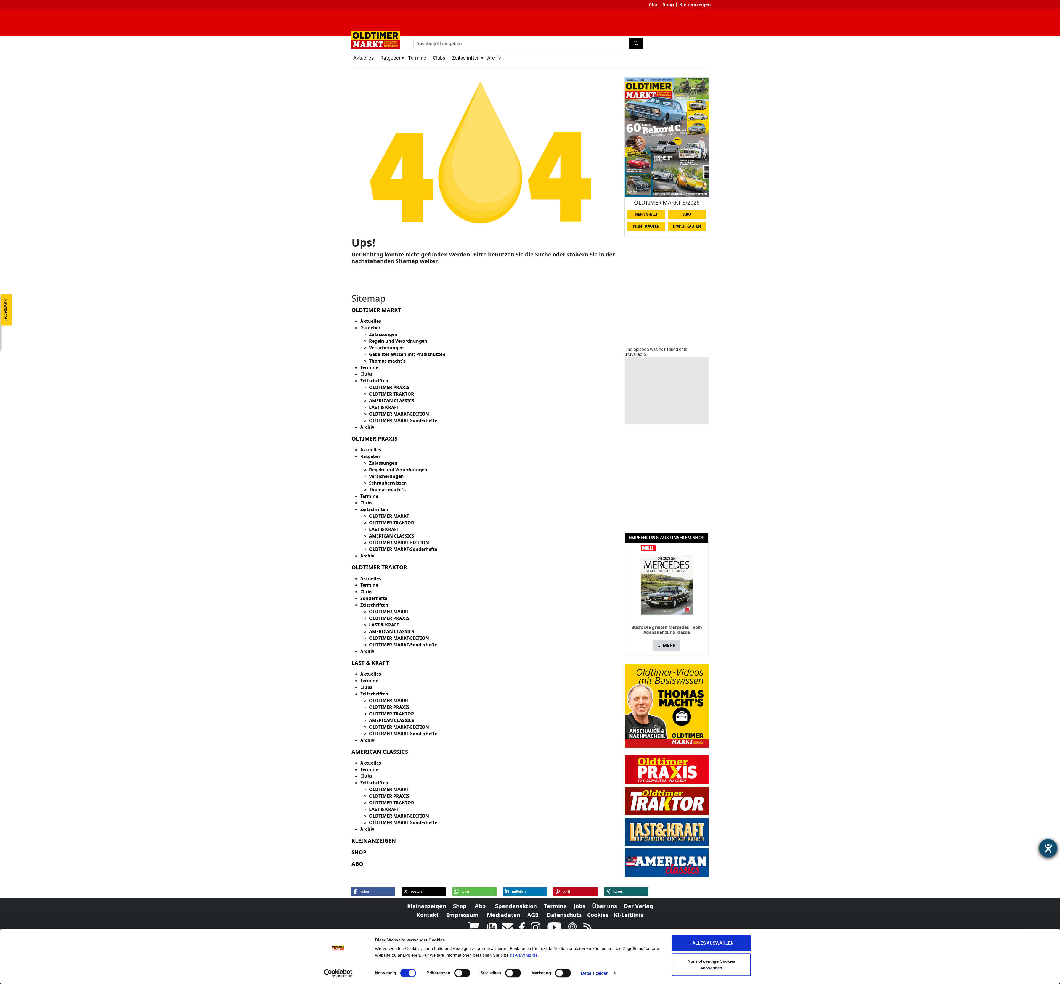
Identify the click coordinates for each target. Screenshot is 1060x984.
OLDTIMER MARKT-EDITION (399, 414)
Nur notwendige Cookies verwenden (711, 964)
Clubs (439, 58)
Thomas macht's (387, 361)
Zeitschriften (466, 58)
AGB (533, 915)
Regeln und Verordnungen (398, 341)
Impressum (463, 915)
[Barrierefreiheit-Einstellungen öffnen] (1048, 848)
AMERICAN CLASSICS (391, 401)
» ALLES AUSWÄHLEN (711, 943)
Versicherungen (386, 348)
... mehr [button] (667, 641)
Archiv (494, 58)
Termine (417, 58)
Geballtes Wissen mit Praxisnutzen (407, 354)
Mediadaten (503, 915)
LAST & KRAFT (384, 407)
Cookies (597, 915)
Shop (668, 4)
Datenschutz (564, 915)
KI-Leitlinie (629, 915)
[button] (373, 891)
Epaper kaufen (687, 226)
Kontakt (428, 915)
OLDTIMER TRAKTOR (391, 394)
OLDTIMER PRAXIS (389, 387)
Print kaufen (646, 226)
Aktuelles (363, 58)
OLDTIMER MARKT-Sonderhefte (403, 420)
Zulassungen (383, 334)
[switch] (462, 973)
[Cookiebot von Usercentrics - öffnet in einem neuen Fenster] (338, 973)
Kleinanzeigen (695, 4)
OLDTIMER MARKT (389, 516)
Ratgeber (390, 58)
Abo (653, 4)
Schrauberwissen (388, 483)
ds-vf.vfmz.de (524, 955)
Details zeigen (594, 973)
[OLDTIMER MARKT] (375, 39)
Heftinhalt (646, 214)
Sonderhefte (373, 598)
